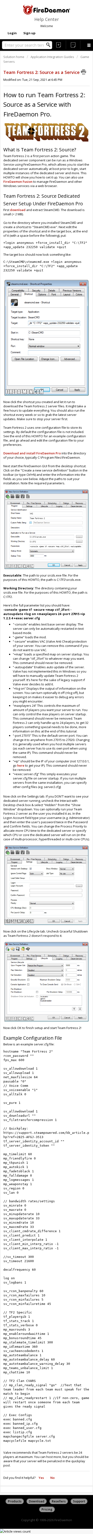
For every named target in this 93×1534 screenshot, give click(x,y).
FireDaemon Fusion (17, 181)
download (18, 210)
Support (79, 1501)
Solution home (14, 57)
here (20, 765)
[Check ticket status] (73, 44)
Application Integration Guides (52, 57)
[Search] (49, 45)
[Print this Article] (83, 72)
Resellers (59, 1501)
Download (36, 1501)
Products (14, 1501)
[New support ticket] (59, 44)
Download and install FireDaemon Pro (32, 453)
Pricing (46, 1509)
